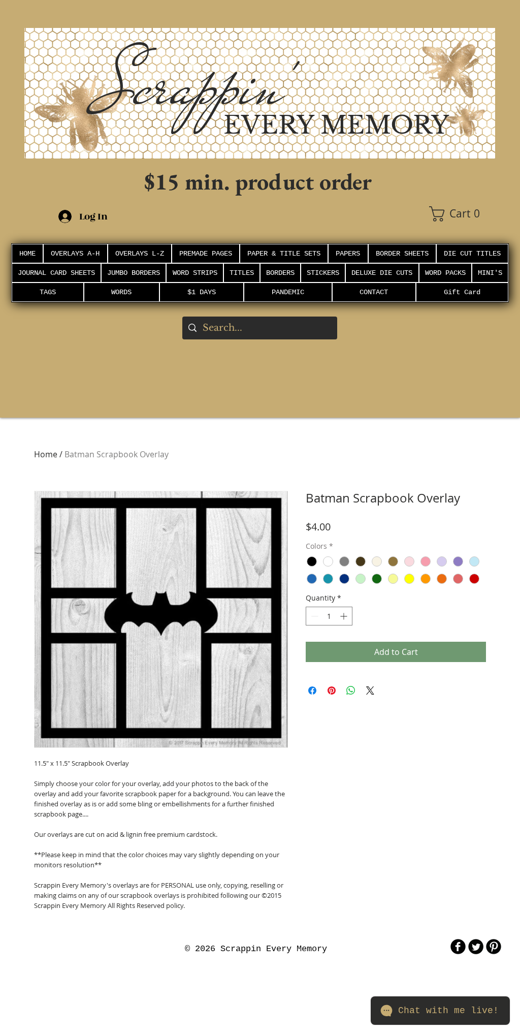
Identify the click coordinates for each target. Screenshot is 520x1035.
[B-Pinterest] (493, 946)
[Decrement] (313, 616)
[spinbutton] (329, 616)
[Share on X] (370, 690)
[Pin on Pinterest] (332, 690)
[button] (462, 214)
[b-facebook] (458, 946)
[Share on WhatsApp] (351, 690)
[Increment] (344, 616)
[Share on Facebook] (312, 690)
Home (45, 454)
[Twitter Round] (475, 946)
